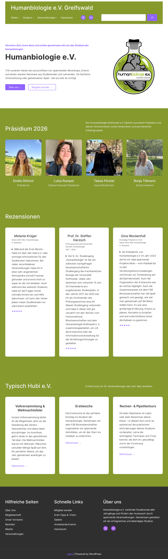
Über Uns (10, 510)
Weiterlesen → (19, 466)
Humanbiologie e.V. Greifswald (52, 7)
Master (9, 529)
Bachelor (10, 524)
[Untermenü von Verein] (19, 17)
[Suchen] (152, 17)
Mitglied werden (63, 510)
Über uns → (15, 87)
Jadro (70, 553)
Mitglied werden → (42, 87)
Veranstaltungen (14, 533)
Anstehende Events (65, 524)
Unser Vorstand (14, 519)
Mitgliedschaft (13, 514)
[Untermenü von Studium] (33, 17)
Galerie (58, 519)
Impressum (60, 529)
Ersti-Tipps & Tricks (65, 514)
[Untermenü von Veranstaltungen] (56, 17)
